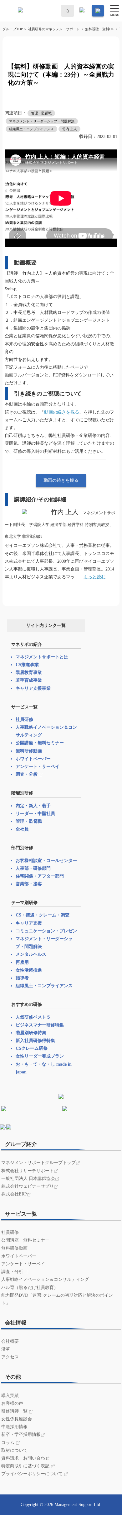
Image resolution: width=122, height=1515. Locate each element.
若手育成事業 (29, 680)
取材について (14, 1450)
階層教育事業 (29, 672)
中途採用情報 (14, 1426)
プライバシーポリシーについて (32, 1473)
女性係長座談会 (16, 1419)
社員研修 (24, 719)
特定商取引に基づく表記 (26, 1466)
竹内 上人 (69, 129)
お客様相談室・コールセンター (46, 860)
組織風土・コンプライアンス (31, 129)
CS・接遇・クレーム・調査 (42, 915)
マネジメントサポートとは (42, 657)
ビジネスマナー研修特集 (40, 1025)
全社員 (22, 829)
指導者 (22, 978)
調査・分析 (27, 774)
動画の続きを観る (61, 412)
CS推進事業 (27, 664)
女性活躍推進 (29, 970)
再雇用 (22, 962)
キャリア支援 (29, 923)
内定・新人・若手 (33, 805)
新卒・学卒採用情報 (21, 1434)
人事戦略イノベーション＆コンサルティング (45, 1279)
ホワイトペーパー (33, 758)
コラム (8, 1442)
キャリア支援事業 (33, 688)
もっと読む (94, 577)
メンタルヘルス (31, 954)
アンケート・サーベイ (37, 766)
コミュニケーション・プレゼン (46, 931)
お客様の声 (12, 1403)
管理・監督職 (41, 113)
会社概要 (10, 1341)
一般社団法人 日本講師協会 (28, 1178)
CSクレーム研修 (32, 1048)
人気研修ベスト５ (33, 1017)
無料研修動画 (29, 751)
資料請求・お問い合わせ (25, 1458)
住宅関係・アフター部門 (40, 876)
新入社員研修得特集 (35, 1040)
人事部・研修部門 (33, 868)
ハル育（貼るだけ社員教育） (29, 1287)
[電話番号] (81, 11)
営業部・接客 (29, 884)
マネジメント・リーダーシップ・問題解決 (41, 121)
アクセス (10, 1357)
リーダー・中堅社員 (35, 813)
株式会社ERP (14, 1194)
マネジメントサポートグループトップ (38, 1162)
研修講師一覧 (15, 1411)
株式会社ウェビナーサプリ (27, 1186)
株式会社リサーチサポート (27, 1170)
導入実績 (10, 1395)
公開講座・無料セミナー (40, 743)
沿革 (5, 1349)
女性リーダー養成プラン (40, 1056)
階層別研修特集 (31, 1032)
